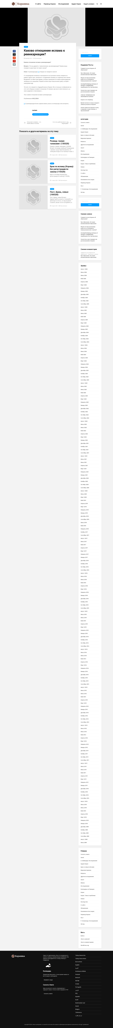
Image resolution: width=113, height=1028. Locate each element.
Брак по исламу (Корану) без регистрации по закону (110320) (61, 169)
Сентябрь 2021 (85, 453)
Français (77, 974)
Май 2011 (83, 772)
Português (78, 987)
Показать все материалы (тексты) (40, 114)
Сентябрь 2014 (85, 646)
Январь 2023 (84, 405)
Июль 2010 (84, 804)
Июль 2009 (84, 842)
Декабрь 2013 (85, 674)
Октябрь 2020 (84, 484)
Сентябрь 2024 (85, 342)
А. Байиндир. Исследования (89, 129)
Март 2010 (84, 817)
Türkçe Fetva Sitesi (80, 958)
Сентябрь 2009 (85, 836)
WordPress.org (85, 945)
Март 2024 (84, 361)
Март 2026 (84, 285)
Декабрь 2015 (85, 598)
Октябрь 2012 (84, 719)
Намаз (82, 167)
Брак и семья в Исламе (87, 135)
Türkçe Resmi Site (80, 955)
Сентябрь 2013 (85, 684)
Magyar (77, 1009)
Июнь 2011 (84, 769)
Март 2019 (84, 506)
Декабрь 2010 (85, 788)
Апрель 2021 (84, 465)
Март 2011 (84, 779)
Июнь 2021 (84, 462)
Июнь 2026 (84, 275)
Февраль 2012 (85, 744)
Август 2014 (84, 649)
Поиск (90, 55)
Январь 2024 (84, 367)
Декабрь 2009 (85, 826)
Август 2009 (84, 839)
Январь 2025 (84, 329)
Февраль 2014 (85, 668)
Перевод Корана (50, 4)
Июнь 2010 (84, 807)
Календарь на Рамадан (87, 157)
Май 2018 (83, 525)
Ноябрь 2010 (84, 792)
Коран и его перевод (87, 99)
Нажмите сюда (48, 980)
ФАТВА (77, 980)
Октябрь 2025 (84, 300)
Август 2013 (84, 687)
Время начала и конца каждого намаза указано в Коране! (90, 103)
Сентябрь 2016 (85, 570)
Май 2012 (83, 734)
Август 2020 (84, 491)
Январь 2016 (84, 595)
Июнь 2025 (84, 313)
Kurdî (76, 999)
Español (77, 996)
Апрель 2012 (84, 738)
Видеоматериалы (86, 138)
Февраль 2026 (85, 288)
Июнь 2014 (84, 655)
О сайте (38, 4)
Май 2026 (83, 278)
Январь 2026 (84, 291)
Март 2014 (84, 665)
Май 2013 (83, 696)
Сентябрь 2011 (85, 760)
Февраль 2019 (85, 510)
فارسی (77, 990)
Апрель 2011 (84, 776)
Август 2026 (84, 269)
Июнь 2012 (84, 731)
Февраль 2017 (85, 554)
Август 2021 (84, 456)
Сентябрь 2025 (85, 304)
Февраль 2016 (85, 592)
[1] (38, 71)
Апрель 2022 (84, 434)
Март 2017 (84, 551)
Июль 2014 (84, 652)
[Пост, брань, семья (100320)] (33, 197)
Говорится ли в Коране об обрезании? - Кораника (87, 253)
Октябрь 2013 (84, 681)
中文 (76, 993)
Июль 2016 (84, 576)
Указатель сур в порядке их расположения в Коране (89, 91)
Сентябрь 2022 (85, 418)
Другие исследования (87, 144)
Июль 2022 (84, 424)
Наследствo (84, 170)
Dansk (77, 1006)
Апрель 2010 (84, 814)
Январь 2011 (84, 785)
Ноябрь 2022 (84, 411)
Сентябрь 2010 (85, 798)
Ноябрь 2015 (84, 601)
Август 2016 (84, 573)
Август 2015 (84, 611)
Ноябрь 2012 (84, 715)
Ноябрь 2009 (84, 830)
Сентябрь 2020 (85, 487)
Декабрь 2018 (85, 516)
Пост (82, 186)
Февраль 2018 (85, 529)
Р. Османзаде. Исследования (89, 189)
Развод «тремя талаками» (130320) (59, 142)
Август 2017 (84, 538)
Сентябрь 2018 (85, 519)
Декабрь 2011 (85, 750)
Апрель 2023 (84, 396)
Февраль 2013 (85, 706)
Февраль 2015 (85, 630)
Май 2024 (83, 354)
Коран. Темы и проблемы (88, 163)
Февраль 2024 (85, 364)
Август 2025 (84, 307)
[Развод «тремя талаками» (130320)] (33, 146)
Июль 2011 (84, 766)
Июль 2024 (84, 348)
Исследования (63, 4)
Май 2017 (83, 544)
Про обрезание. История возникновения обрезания (88, 73)
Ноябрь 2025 (84, 297)
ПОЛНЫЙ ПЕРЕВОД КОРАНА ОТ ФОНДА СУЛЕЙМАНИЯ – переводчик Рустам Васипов (89, 85)
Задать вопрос (89, 4)
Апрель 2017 (84, 548)
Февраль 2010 (85, 820)
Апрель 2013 (84, 700)
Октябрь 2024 (84, 338)
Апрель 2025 (84, 319)
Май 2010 (83, 811)
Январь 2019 (84, 513)
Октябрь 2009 (84, 833)
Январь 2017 (84, 557)
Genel (82, 125)
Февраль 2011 (85, 782)
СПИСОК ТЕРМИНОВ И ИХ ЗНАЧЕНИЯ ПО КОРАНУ (88, 95)
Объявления (84, 176)
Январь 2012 (84, 747)
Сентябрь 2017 (85, 535)
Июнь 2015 (84, 617)
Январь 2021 (84, 475)
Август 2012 (84, 725)
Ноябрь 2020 (84, 481)
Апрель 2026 (84, 281)
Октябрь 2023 (84, 376)
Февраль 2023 (85, 402)
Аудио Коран (76, 4)
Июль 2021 (84, 459)
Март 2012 (84, 741)
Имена (83, 151)
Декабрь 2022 (85, 408)
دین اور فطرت (78, 1015)
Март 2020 (84, 497)
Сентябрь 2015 (85, 608)
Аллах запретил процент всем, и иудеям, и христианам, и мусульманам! (90, 109)
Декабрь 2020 (85, 478)
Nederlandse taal (80, 1003)
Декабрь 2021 (85, 443)
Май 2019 (83, 500)
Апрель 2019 (84, 503)
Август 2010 (84, 801)
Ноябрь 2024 (84, 335)
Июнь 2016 (84, 579)
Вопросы (83, 141)
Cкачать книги (85, 122)
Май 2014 (83, 658)
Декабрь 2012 (85, 712)
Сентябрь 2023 (85, 380)
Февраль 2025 (85, 326)
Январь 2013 (84, 709)
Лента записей (85, 939)
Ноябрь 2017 (84, 532)
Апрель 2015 (84, 624)
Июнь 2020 (84, 494)
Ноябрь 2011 (84, 753)
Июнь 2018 (84, 522)
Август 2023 (84, 383)
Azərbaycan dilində (80, 971)
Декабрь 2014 (85, 636)
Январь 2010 (84, 823)
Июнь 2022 (84, 427)
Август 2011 (84, 763)
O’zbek (77, 984)
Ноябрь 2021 (84, 446)
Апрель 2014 (84, 662)
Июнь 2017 (84, 541)
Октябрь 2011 (84, 757)
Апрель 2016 (84, 586)
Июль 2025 (84, 310)
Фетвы (26, 46)
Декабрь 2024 (85, 332)
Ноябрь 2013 (84, 677)
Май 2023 (83, 392)
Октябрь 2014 (84, 643)
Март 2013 (84, 703)
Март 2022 (84, 437)
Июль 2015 (84, 614)
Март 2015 (84, 627)
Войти (82, 936)
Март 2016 (84, 589)
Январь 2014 (84, 671)
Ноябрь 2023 (84, 373)
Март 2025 (84, 323)
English (77, 965)
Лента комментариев (87, 942)
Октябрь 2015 (84, 605)
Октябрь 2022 (84, 415)
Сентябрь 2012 (85, 722)
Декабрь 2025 (85, 294)
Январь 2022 (84, 440)
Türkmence (78, 1012)
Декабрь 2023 (85, 370)
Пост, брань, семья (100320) (59, 193)
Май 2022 (83, 430)
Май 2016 (83, 582)
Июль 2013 (84, 690)
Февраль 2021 (85, 472)
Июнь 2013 (84, 693)
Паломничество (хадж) (87, 179)
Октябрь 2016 (84, 567)
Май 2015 (83, 620)
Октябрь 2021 (84, 449)
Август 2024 (84, 345)
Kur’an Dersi (78, 961)
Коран (82, 160)
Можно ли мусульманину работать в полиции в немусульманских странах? (89, 79)
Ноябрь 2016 (84, 563)
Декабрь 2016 (85, 560)
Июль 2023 (84, 386)
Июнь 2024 (84, 351)
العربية (76, 968)
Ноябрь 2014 (84, 639)
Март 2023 (84, 399)
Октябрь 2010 (84, 795)
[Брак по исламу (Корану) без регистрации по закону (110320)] (33, 172)
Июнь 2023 (84, 389)
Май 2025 (83, 316)
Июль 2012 (84, 728)
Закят (82, 148)
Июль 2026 (84, 272)
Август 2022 (84, 421)
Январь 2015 (84, 633)
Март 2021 (84, 468)
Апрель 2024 (84, 357)
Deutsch (77, 977)
